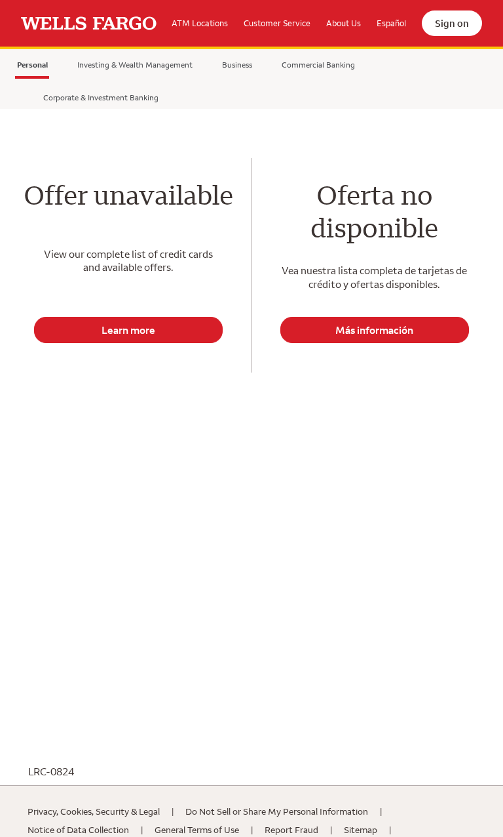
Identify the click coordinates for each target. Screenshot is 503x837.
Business (237, 65)
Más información (374, 330)
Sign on (452, 23)
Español (391, 23)
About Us (343, 23)
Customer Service (277, 23)
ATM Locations (200, 23)
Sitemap (360, 830)
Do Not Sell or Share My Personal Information (276, 811)
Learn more (128, 330)
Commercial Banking (318, 65)
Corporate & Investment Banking (100, 97)
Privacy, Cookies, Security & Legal (94, 811)
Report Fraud (291, 830)
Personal (32, 67)
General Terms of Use (197, 830)
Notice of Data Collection (78, 830)
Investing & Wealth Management (135, 65)
